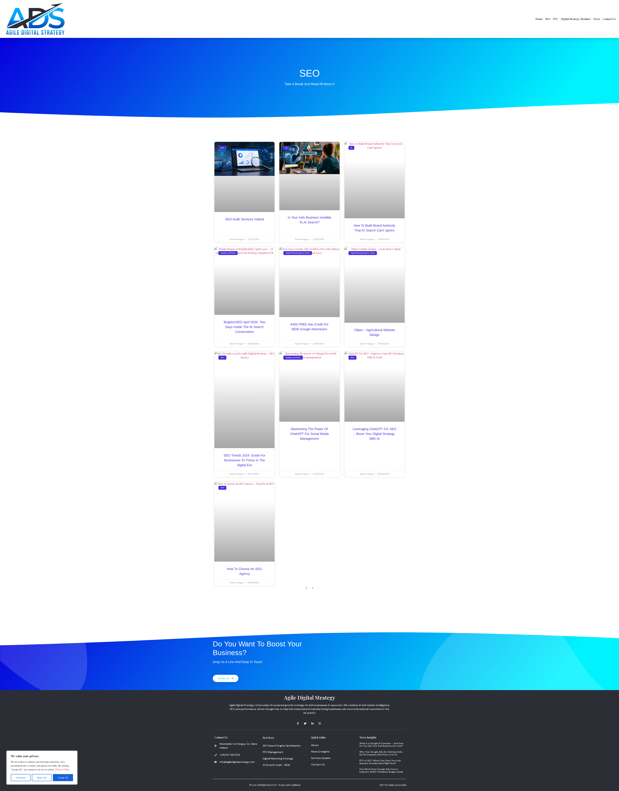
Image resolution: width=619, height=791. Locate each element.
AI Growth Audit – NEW (276, 765)
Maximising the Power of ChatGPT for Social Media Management (309, 433)
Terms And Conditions (289, 784)
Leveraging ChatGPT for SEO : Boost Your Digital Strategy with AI (374, 433)
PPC (555, 19)
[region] (41, 768)
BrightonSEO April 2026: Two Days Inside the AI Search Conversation (244, 327)
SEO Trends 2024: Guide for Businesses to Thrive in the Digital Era (244, 460)
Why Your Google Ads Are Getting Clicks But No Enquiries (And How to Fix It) (381, 753)
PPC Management (273, 752)
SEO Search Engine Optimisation (282, 745)
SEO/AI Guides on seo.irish (393, 784)
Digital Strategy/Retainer (576, 19)
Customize (20, 777)
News (596, 19)
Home (539, 19)
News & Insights (320, 751)
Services (268, 738)
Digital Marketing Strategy (278, 758)
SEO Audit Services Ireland (244, 219)
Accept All (63, 777)
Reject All (41, 777)
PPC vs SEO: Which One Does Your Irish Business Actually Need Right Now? (380, 762)
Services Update (320, 758)
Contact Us (609, 19)
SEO (547, 19)
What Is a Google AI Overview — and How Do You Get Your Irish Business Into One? (381, 744)
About (315, 745)
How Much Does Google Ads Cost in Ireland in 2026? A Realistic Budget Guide (381, 770)
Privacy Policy (62, 769)
